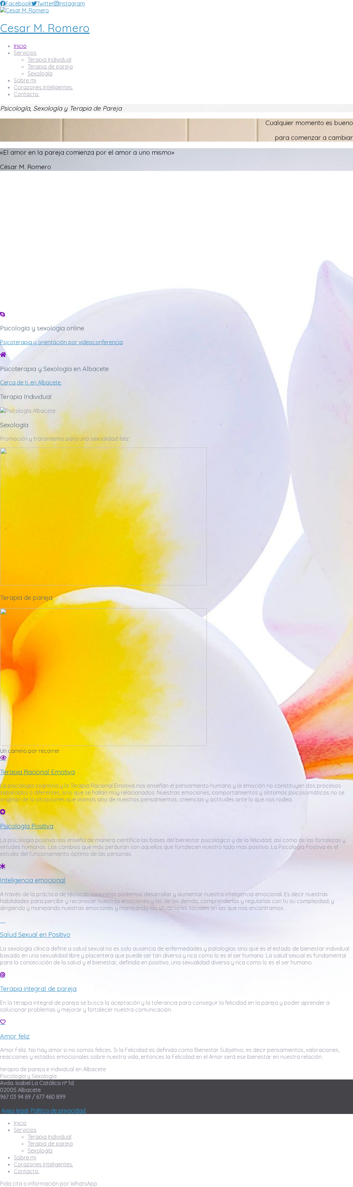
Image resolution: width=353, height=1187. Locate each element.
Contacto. (26, 94)
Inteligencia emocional (32, 880)
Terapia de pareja (50, 66)
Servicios (25, 52)
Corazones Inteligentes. (43, 87)
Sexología (40, 73)
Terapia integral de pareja (38, 988)
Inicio (20, 45)
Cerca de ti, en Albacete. (31, 382)
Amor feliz (15, 1036)
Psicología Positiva (26, 826)
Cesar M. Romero (45, 28)
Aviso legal (14, 1110)
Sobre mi (25, 80)
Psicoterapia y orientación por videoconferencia (61, 342)
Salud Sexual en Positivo (35, 934)
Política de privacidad (58, 1110)
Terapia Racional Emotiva (37, 772)
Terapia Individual (49, 59)
